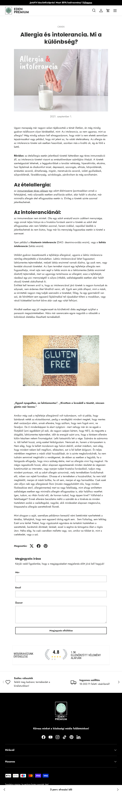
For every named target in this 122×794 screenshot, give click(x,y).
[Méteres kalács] (117, 789)
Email (18, 587)
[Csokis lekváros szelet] (4, 789)
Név (17, 572)
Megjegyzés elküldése (61, 630)
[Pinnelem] (45, 545)
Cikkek (61, 26)
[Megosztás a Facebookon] (38, 545)
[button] (108, 10)
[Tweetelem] (31, 545)
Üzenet (18, 602)
